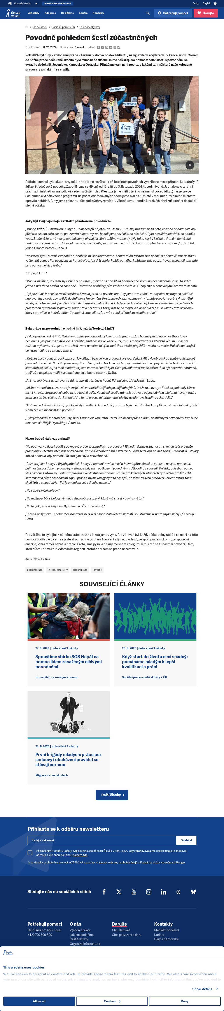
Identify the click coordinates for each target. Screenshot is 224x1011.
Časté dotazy (79, 939)
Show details (202, 989)
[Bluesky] (193, 892)
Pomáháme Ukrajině (57, 3)
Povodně (97, 569)
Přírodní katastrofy (58, 569)
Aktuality (33, 13)
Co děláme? (40, 27)
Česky (196, 3)
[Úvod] (26, 27)
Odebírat (186, 840)
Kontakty (98, 13)
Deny (185, 1001)
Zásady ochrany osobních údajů (118, 862)
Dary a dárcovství (166, 939)
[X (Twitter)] (119, 892)
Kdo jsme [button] (50, 13)
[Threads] (178, 892)
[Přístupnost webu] (215, 3)
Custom (110, 1001)
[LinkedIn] (163, 892)
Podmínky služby (150, 862)
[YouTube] (133, 892)
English (206, 3)
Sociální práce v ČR (63, 27)
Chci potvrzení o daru (127, 935)
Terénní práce (80, 569)
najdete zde (80, 855)
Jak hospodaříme (82, 935)
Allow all (39, 1001)
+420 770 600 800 (40, 935)
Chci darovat (121, 930)
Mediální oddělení (166, 930)
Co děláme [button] (67, 13)
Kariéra (83, 13)
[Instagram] (148, 892)
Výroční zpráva (80, 930)
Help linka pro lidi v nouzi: (45, 930)
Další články (111, 795)
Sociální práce (34, 569)
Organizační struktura (85, 944)
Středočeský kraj (90, 27)
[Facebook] (104, 892)
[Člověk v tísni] (13, 13)
